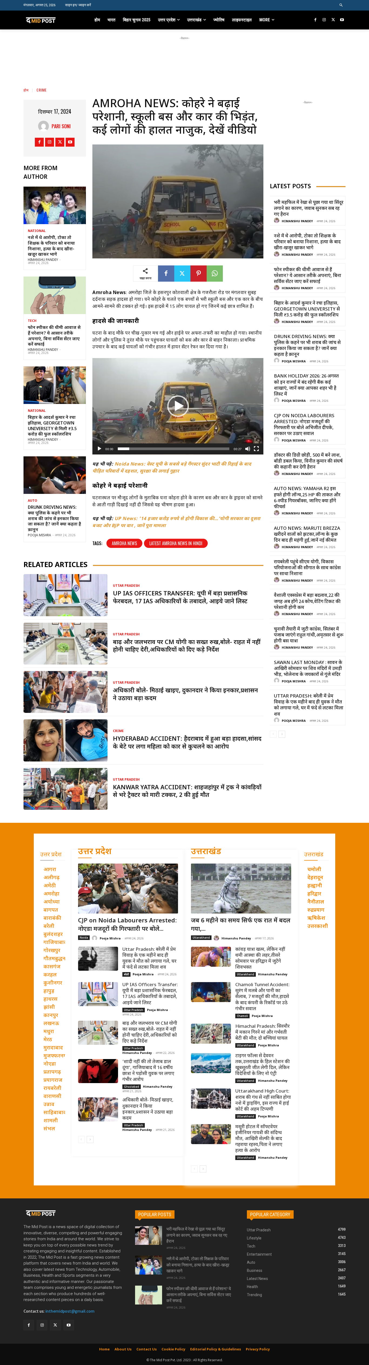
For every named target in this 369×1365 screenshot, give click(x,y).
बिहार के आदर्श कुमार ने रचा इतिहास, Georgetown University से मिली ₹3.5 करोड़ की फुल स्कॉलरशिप (52, 426)
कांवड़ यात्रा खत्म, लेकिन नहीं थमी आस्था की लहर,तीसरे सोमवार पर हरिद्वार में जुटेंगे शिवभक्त (260, 958)
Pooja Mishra (39, 535)
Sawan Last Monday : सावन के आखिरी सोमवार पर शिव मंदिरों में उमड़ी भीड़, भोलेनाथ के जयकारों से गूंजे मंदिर (308, 669)
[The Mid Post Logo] (53, 20)
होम (26, 90)
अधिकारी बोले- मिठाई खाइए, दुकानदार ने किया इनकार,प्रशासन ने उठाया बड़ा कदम (185, 695)
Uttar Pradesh (126, 586)
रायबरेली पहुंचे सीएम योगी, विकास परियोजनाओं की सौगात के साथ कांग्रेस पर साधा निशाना (307, 568)
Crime (41, 90)
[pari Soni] (45, 126)
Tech (32, 321)
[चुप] (247, 448)
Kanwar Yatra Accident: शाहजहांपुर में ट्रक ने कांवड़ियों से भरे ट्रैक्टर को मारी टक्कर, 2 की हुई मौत (187, 792)
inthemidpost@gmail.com (70, 1311)
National (37, 231)
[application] (177, 406)
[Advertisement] (184, 53)
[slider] (174, 448)
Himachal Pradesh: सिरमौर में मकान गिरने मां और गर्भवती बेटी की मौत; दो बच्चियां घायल (262, 1033)
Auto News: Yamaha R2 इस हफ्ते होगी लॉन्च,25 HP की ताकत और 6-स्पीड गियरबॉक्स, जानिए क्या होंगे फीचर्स (307, 498)
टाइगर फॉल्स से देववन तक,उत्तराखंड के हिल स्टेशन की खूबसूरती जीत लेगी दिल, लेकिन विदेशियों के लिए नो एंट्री (262, 1065)
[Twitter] (333, 20)
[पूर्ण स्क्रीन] (256, 448)
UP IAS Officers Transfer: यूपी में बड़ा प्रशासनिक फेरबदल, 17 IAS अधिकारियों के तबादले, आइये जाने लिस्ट (180, 598)
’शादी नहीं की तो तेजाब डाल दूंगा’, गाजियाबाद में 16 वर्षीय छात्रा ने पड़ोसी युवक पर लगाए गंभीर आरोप (148, 1071)
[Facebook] (315, 20)
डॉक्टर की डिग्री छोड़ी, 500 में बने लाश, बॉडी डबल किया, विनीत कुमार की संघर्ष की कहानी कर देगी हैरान (308, 461)
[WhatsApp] (215, 273)
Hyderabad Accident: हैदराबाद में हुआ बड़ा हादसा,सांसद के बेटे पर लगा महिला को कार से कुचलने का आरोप (187, 743)
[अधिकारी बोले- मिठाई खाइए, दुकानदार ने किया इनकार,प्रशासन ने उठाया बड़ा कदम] (66, 692)
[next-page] (282, 734)
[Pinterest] (198, 273)
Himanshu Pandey (43, 260)
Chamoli (242, 1016)
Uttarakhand (201, 937)
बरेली (126, 974)
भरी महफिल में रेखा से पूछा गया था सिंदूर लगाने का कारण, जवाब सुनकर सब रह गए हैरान (308, 209)
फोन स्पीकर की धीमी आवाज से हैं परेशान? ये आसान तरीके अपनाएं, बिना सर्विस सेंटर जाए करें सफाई (54, 336)
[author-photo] (277, 221)
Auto (32, 501)
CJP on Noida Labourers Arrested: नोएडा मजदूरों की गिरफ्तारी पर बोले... (127, 925)
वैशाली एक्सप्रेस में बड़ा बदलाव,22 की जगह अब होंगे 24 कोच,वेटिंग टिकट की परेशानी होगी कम (307, 602)
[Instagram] (324, 20)
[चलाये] (99, 448)
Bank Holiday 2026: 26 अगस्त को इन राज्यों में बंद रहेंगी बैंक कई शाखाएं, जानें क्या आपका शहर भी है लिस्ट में (306, 385)
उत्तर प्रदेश (95, 852)
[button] (341, 5)
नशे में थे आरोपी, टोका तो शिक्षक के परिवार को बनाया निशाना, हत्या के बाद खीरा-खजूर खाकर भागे (51, 246)
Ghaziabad (131, 1086)
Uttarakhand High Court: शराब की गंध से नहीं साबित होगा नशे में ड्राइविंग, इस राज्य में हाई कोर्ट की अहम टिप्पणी (263, 1100)
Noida (84, 937)
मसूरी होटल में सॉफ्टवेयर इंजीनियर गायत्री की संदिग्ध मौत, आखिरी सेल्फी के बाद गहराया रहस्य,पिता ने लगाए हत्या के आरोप (258, 1139)
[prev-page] (273, 734)
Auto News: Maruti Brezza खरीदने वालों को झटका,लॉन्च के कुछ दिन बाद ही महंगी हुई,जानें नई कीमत (307, 535)
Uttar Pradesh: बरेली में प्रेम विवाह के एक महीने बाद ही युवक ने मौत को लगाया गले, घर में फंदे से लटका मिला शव (308, 705)
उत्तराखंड (206, 852)
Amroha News (124, 543)
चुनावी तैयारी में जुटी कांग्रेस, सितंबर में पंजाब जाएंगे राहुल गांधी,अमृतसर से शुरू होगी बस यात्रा (309, 635)
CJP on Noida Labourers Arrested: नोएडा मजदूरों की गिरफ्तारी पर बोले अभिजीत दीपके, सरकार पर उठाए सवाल (304, 425)
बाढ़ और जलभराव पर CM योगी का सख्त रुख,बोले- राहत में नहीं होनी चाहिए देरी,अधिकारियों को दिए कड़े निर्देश (186, 646)
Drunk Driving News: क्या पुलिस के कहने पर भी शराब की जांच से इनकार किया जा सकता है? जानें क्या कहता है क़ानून (54, 519)
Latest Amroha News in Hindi (175, 543)
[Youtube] (341, 20)
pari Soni (61, 126)
